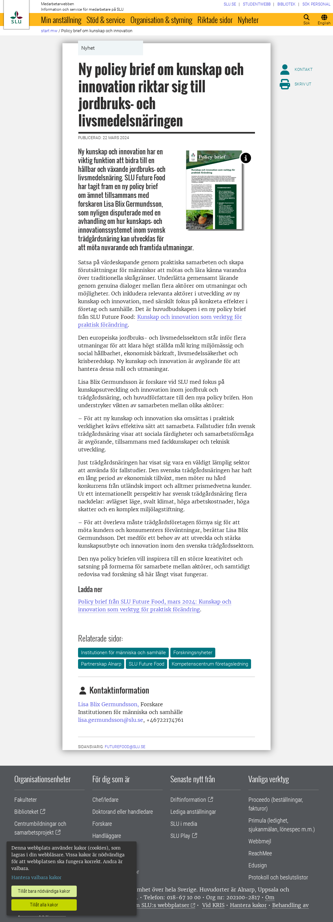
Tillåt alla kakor (44, 905)
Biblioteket (26, 811)
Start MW (49, 30)
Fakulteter (25, 799)
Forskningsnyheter (192, 653)
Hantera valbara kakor (36, 877)
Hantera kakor (248, 905)
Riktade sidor (215, 19)
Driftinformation (188, 799)
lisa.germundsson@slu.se (110, 720)
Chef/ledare (105, 799)
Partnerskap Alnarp (101, 664)
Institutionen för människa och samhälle (123, 653)
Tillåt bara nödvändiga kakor (44, 891)
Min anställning (61, 19)
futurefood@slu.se (125, 747)
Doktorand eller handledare (122, 811)
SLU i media (183, 823)
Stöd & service (106, 19)
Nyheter (248, 19)
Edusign (257, 865)
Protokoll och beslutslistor (278, 877)
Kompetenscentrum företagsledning (210, 664)
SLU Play (180, 835)
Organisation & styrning (161, 19)
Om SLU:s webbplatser (160, 905)
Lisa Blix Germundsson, (108, 704)
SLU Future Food (146, 664)
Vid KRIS (213, 905)
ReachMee (260, 853)
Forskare (102, 823)
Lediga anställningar (193, 811)
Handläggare (106, 835)
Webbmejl (259, 841)
